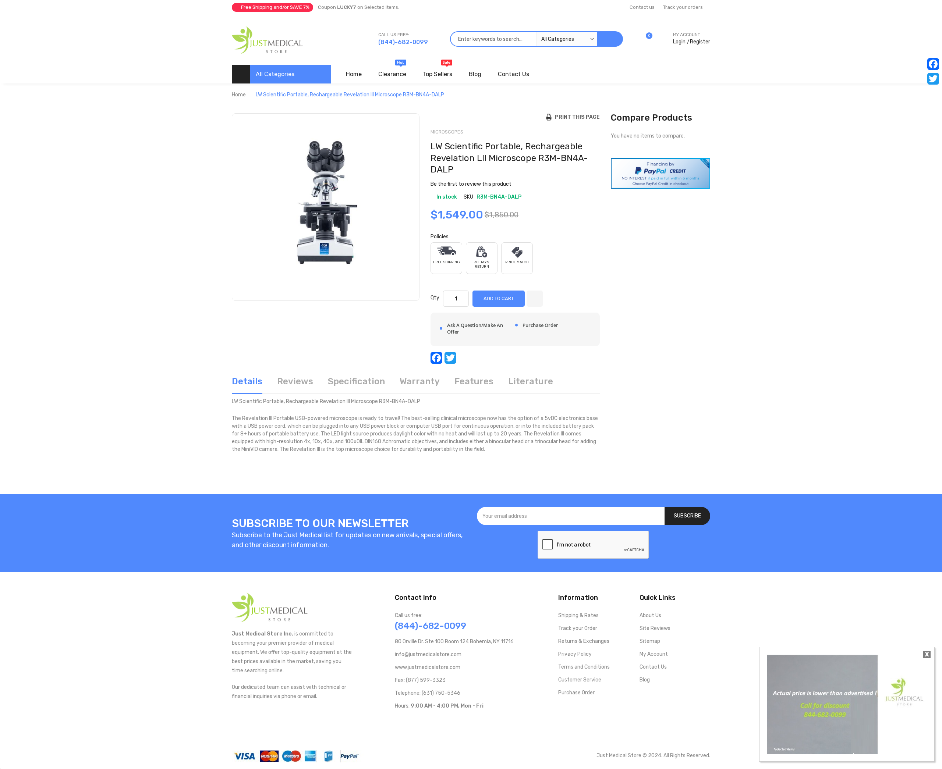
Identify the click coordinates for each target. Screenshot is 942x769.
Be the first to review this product (471, 184)
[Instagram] (433, 721)
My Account (654, 654)
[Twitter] (933, 78)
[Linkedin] (445, 721)
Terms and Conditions (584, 667)
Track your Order (577, 628)
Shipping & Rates (578, 615)
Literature (530, 381)
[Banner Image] (660, 173)
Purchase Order (576, 693)
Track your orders (683, 7)
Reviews (295, 381)
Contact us (642, 7)
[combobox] (523, 39)
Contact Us (653, 667)
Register (700, 42)
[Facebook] (933, 64)
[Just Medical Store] (267, 40)
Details (247, 381)
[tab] (247, 384)
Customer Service (579, 680)
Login (679, 42)
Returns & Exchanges (583, 641)
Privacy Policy (575, 654)
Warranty (420, 381)
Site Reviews (655, 628)
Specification (356, 381)
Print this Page (576, 117)
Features (473, 381)
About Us (650, 615)
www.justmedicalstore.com (427, 667)
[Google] (457, 721)
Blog (645, 680)
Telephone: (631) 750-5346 (427, 693)
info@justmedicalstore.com (428, 654)
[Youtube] (410, 721)
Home (239, 95)
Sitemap (650, 641)
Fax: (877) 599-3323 (420, 680)
